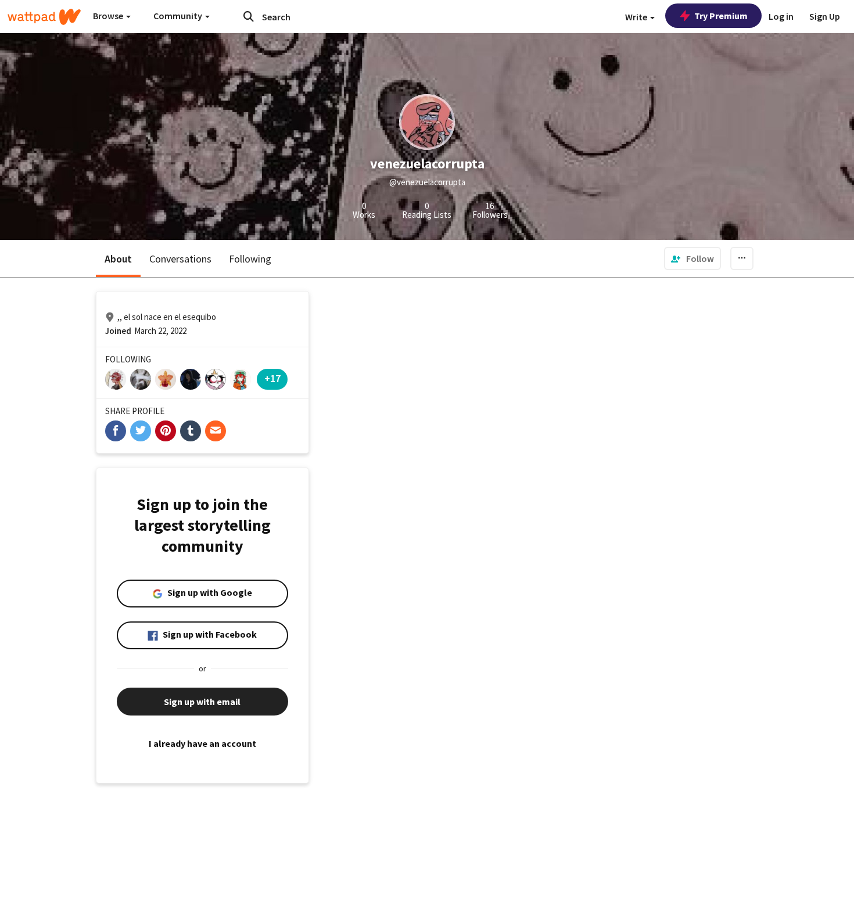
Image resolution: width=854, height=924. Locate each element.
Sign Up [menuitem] (824, 16)
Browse (109, 15)
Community (178, 15)
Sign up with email (202, 701)
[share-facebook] (115, 430)
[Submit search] (249, 16)
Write (637, 17)
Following (250, 258)
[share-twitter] (140, 430)
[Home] (44, 17)
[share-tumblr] (190, 430)
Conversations (180, 258)
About (118, 258)
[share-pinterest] (165, 430)
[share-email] (215, 430)
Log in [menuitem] (781, 16)
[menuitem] (692, 258)
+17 (272, 378)
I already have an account (202, 743)
